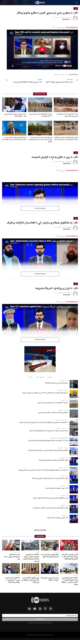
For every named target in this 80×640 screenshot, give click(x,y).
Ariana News (65, 19)
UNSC (62, 74)
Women (56, 74)
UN (66, 74)
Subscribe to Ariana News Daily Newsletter (40, 623)
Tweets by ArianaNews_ (40, 530)
